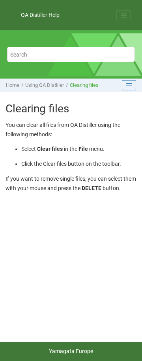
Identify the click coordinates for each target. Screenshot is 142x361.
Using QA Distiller (44, 85)
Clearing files (84, 85)
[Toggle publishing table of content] (129, 85)
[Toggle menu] (123, 15)
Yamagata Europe (71, 351)
